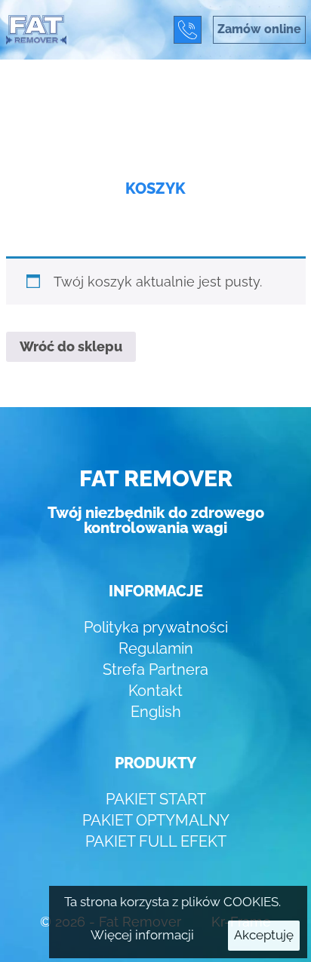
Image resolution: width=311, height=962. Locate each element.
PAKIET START (156, 799)
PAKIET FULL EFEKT (155, 841)
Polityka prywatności (156, 627)
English (156, 712)
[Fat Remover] (36, 29)
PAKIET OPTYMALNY (155, 820)
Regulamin (156, 648)
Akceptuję (264, 934)
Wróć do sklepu (71, 346)
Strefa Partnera (155, 669)
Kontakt (155, 691)
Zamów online (259, 29)
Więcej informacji (142, 934)
